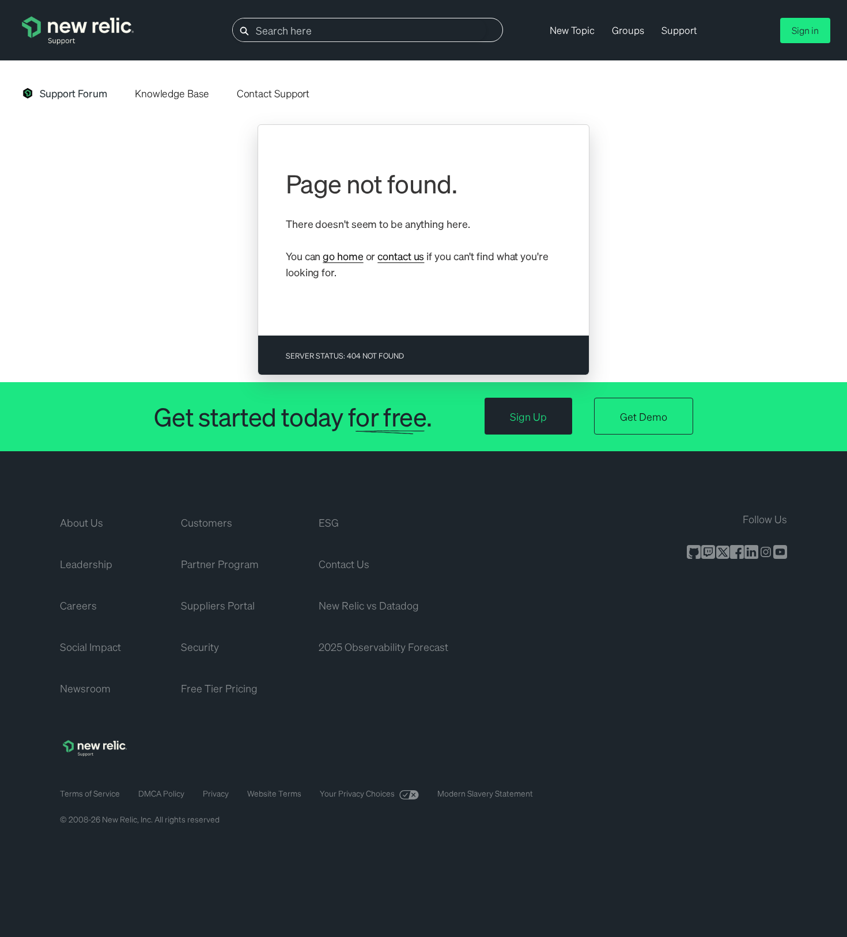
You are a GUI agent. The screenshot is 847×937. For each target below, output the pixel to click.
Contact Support (273, 93)
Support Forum (73, 93)
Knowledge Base (172, 93)
